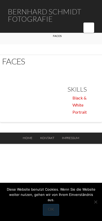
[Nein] (95, 202)
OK (51, 209)
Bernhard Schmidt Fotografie (44, 15)
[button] (88, 28)
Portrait (79, 111)
